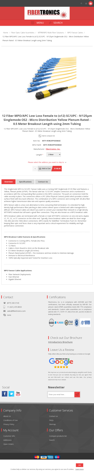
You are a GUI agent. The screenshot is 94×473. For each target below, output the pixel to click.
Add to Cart (46, 168)
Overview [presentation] (8, 182)
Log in (86, 3)
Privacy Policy (8, 424)
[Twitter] (11, 394)
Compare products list (58, 436)
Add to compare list (48, 136)
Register (81, 3)
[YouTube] (18, 394)
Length (39, 154)
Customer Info (9, 436)
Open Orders (8, 444)
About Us (7, 416)
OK (79, 465)
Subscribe (77, 394)
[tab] (8, 181)
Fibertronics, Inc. (53, 149)
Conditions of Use (10, 420)
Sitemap (52, 424)
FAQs (51, 420)
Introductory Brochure (60, 341)
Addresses (7, 440)
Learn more (80, 469)
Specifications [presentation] (25, 182)
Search (52, 440)
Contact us (53, 416)
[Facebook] (4, 394)
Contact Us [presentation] (43, 182)
